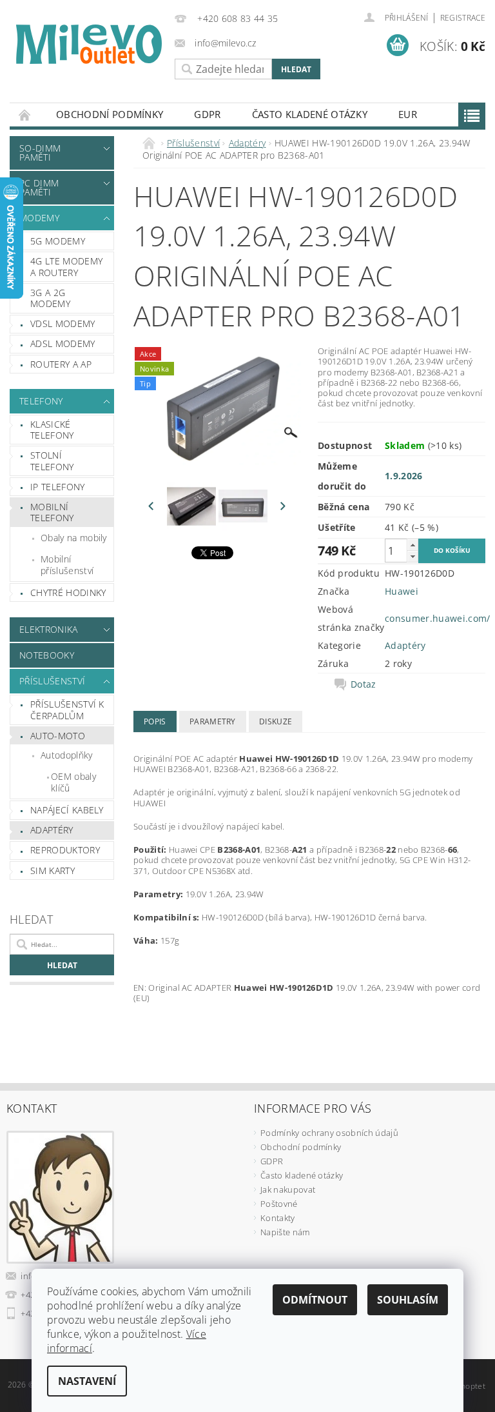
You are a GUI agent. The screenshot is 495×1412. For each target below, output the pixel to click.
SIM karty (52, 870)
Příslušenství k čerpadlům (67, 710)
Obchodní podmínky (109, 114)
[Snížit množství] (412, 556)
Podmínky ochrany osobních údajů (329, 1133)
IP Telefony (57, 487)
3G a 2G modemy (50, 298)
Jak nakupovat (287, 1189)
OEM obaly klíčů (73, 782)
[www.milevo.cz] (89, 44)
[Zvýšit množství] (412, 545)
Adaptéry (51, 830)
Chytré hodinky (68, 592)
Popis (155, 721)
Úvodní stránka (25, 114)
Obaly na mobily (74, 538)
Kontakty (277, 1218)
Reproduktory (65, 850)
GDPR (207, 114)
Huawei (401, 591)
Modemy (39, 218)
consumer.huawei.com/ (437, 618)
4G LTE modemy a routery (66, 267)
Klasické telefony (52, 430)
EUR (407, 114)
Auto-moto (57, 736)
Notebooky (46, 655)
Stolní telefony (52, 461)
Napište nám (285, 1232)
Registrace (462, 17)
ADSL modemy (62, 343)
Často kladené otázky (309, 114)
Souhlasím (407, 1300)
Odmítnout (314, 1300)
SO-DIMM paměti (40, 152)
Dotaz (363, 684)
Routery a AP (61, 364)
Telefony (41, 401)
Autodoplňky (67, 755)
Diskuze (275, 721)
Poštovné (279, 1203)
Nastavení (87, 1381)
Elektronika (48, 629)
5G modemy (57, 241)
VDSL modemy (62, 323)
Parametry (212, 721)
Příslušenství (52, 681)
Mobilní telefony (52, 512)
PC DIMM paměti (39, 187)
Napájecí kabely (67, 810)
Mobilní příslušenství (67, 565)
